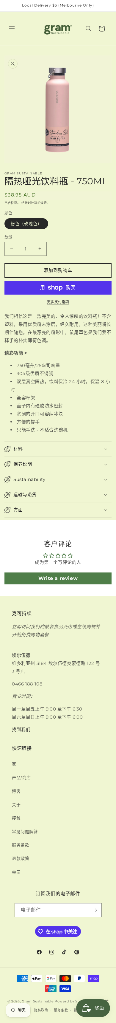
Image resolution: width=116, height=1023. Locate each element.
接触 (16, 818)
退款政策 (20, 858)
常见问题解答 (25, 831)
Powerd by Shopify (72, 1001)
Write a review (58, 578)
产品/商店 (21, 777)
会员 (16, 872)
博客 (16, 791)
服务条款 (20, 845)
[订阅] (94, 910)
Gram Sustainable (38, 1001)
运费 (43, 203)
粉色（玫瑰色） (26, 223)
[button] (11, 28)
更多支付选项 (58, 302)
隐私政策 (41, 1010)
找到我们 (21, 729)
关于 (16, 804)
